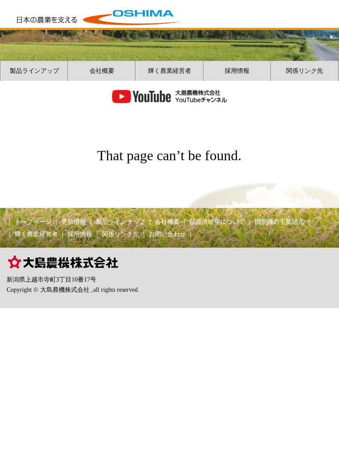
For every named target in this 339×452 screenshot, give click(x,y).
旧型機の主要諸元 (279, 221)
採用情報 (237, 71)
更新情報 (73, 221)
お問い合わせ (167, 234)
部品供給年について (217, 221)
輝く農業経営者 (169, 71)
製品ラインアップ (34, 71)
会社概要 (102, 71)
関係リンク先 (304, 71)
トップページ (33, 221)
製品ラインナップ (120, 221)
